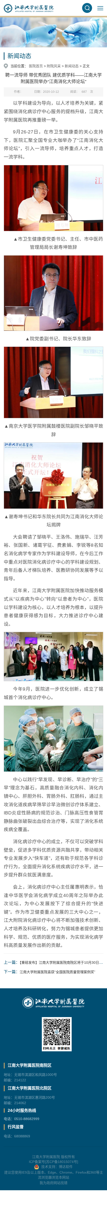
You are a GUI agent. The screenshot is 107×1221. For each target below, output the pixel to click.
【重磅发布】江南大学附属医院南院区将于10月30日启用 (63, 962)
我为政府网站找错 (53, 1183)
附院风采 (54, 66)
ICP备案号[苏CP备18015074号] (53, 1162)
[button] (87, 8)
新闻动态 (72, 66)
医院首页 (36, 66)
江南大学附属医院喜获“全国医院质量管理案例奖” (57, 972)
